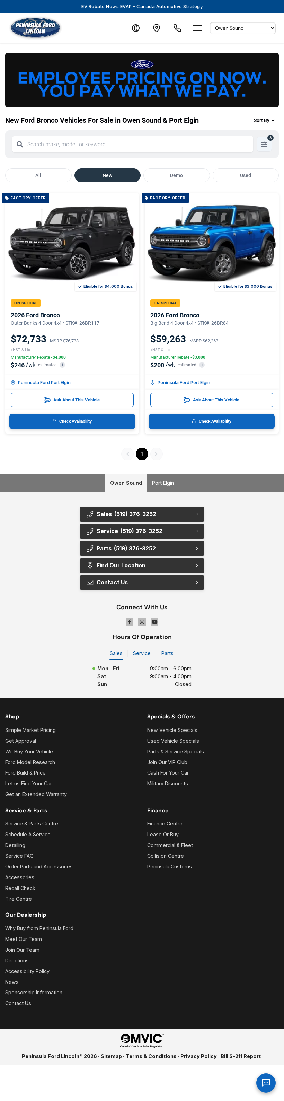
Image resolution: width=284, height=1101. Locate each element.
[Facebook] (129, 622)
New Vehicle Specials (172, 730)
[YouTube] (155, 622)
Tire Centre (18, 899)
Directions (17, 960)
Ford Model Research (30, 762)
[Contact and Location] (156, 28)
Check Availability (75, 421)
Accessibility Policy (27, 971)
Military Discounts (167, 783)
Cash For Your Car (168, 773)
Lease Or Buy (163, 834)
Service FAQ (19, 856)
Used (245, 175)
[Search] (19, 144)
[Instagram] (142, 622)
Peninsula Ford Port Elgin (44, 382)
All (38, 175)
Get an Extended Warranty (36, 794)
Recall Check (20, 888)
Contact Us (18, 1003)
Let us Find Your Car (28, 783)
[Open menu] (197, 28)
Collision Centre (165, 856)
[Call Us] (177, 28)
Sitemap (111, 1056)
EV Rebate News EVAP (142, 6)
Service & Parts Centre (31, 824)
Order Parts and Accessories (39, 867)
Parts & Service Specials (175, 751)
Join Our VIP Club (167, 762)
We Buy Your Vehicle (29, 751)
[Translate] (135, 28)
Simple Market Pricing (30, 730)
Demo (176, 175)
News (12, 982)
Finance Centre (165, 824)
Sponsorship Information (33, 992)
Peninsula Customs (169, 867)
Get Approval (20, 741)
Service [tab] (142, 653)
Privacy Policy (198, 1056)
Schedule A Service (28, 834)
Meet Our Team (23, 939)
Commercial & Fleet (170, 845)
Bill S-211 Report (241, 1056)
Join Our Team (22, 950)
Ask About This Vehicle (76, 399)
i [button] (62, 365)
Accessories (19, 877)
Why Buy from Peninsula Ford (39, 928)
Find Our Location (121, 565)
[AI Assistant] (266, 1083)
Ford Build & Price (25, 773)
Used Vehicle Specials (173, 741)
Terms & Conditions (151, 1056)
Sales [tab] (116, 653)
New (107, 175)
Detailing (15, 845)
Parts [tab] (167, 653)
